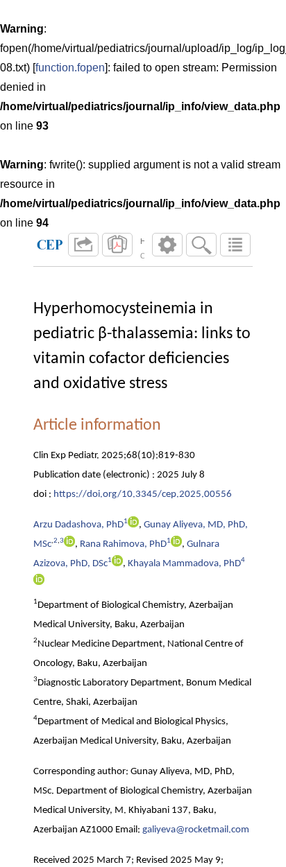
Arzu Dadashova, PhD (78, 525)
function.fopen (70, 67)
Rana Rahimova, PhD (123, 544)
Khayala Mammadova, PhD (184, 564)
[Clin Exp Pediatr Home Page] (50, 244)
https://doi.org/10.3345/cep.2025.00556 (142, 494)
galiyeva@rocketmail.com (195, 830)
